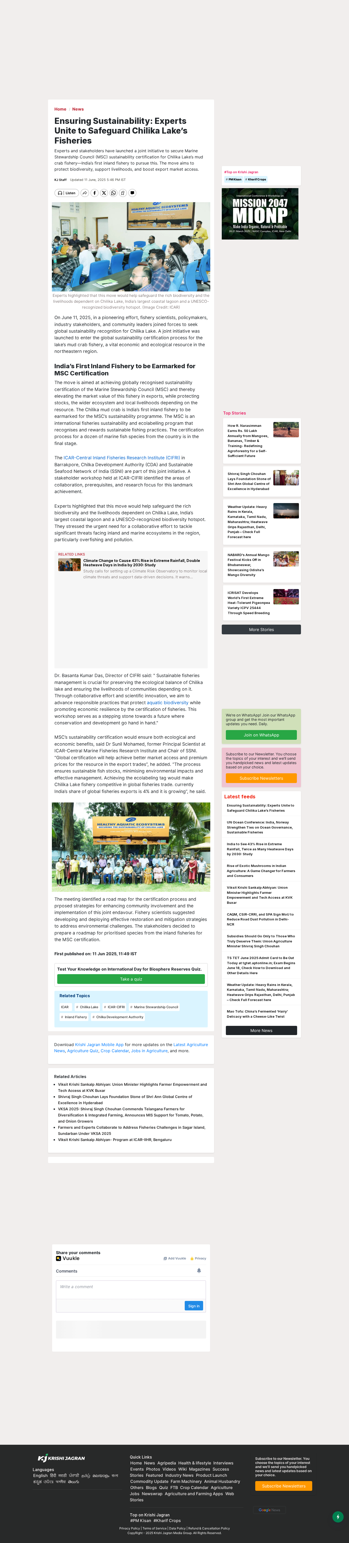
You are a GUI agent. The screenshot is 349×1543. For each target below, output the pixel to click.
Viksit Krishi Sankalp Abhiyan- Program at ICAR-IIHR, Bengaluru (115, 1139)
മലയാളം (100, 1475)
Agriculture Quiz (82, 1050)
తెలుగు (73, 1481)
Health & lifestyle (194, 1462)
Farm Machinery (186, 1481)
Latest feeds (239, 797)
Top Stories (234, 413)
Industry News (179, 1475)
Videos (169, 1469)
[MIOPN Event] (260, 213)
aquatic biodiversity (168, 702)
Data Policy (177, 1528)
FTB (174, 1487)
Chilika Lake (88, 1007)
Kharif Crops (257, 179)
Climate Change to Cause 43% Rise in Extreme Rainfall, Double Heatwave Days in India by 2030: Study (141, 562)
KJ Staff (60, 180)
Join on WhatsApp (261, 734)
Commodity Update (149, 1481)
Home (136, 1462)
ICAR (64, 1007)
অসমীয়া (61, 1481)
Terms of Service (155, 1528)
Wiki (182, 1469)
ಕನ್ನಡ (38, 1481)
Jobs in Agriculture (149, 1050)
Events (137, 1469)
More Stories (261, 629)
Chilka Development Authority (119, 1017)
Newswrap (152, 1493)
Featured (154, 1475)
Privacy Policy (129, 1528)
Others (137, 1487)
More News (261, 1030)
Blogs (151, 1487)
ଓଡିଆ (48, 1481)
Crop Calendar (115, 1050)
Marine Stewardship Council (155, 1007)
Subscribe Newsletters (261, 778)
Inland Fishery (75, 1017)
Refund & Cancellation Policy (209, 1528)
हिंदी (53, 1475)
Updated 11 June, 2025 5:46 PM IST (98, 180)
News (149, 1462)
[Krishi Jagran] (60, 1458)
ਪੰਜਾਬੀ (74, 1475)
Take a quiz (131, 979)
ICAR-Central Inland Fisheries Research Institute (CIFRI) (121, 457)
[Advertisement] (132, 628)
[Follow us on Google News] (268, 1509)
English (40, 1475)
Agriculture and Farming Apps (194, 1493)
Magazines (199, 1469)
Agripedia (166, 1462)
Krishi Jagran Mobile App (99, 1044)
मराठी (63, 1475)
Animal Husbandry (222, 1481)
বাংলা (115, 1475)
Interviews (223, 1462)
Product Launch (211, 1475)
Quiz (163, 1487)
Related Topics (75, 995)
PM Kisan (235, 179)
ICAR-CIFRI (116, 1007)
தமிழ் (86, 1475)
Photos (153, 1469)
